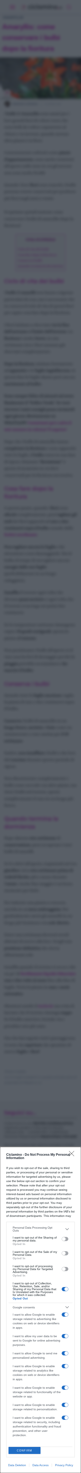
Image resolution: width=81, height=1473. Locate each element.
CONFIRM (24, 1450)
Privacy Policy (64, 1465)
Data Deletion (17, 1465)
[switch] (65, 1239)
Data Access (40, 1465)
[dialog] (40, 1310)
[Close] (73, 1155)
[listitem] (40, 1229)
